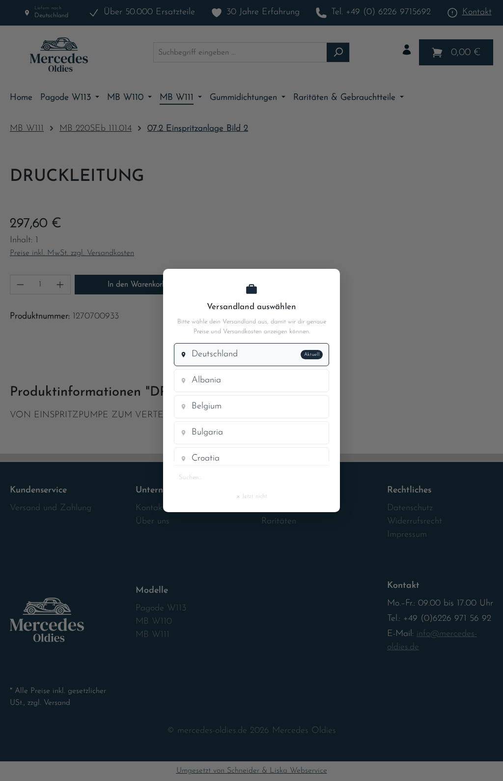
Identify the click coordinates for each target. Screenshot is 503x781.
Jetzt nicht (251, 496)
